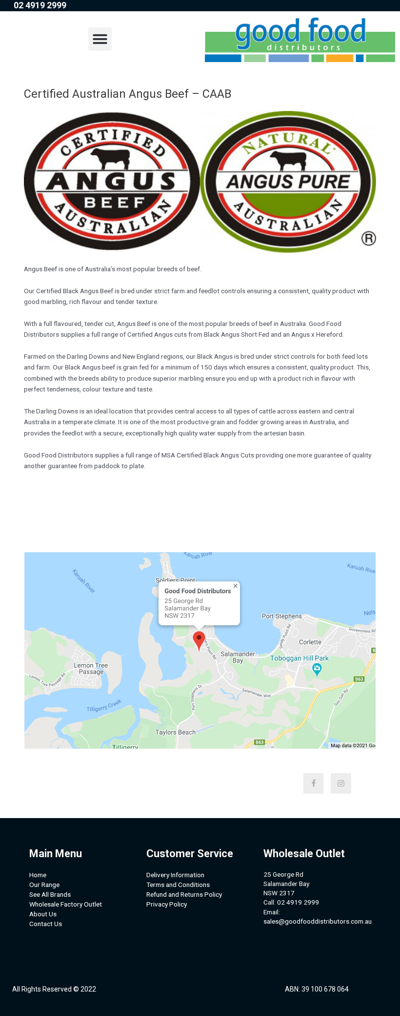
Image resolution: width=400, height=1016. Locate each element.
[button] (100, 39)
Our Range (44, 884)
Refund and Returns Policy (184, 894)
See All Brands (50, 894)
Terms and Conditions (178, 884)
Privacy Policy (166, 904)
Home (37, 875)
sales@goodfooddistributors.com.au (317, 921)
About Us (43, 914)
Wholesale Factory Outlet (65, 904)
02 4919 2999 (298, 902)
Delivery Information (175, 875)
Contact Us (45, 924)
